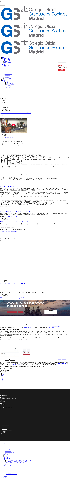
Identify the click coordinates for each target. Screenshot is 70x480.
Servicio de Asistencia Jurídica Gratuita (12, 83)
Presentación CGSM (7, 78)
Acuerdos (6, 73)
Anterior (3, 374)
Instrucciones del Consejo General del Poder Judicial (15, 462)
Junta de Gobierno (8, 60)
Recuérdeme (60, 64)
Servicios (4, 80)
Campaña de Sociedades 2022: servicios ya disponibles (14, 221)
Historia (6, 61)
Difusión (9, 85)
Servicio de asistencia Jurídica (7, 430)
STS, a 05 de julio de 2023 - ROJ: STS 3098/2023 (12, 283)
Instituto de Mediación (10, 84)
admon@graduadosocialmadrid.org (9, 2)
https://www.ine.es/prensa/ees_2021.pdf (15, 206)
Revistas (6, 69)
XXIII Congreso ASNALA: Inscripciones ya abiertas (12, 298)
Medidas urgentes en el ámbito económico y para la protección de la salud (18, 460)
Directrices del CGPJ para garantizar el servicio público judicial (16, 461)
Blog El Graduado (5, 79)
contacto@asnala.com (62, 359)
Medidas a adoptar (9, 463)
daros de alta (2, 344)
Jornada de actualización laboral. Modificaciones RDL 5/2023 (15, 113)
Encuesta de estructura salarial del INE (10, 186)
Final (3, 387)
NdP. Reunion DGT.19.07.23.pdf (11, 216)
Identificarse (59, 65)
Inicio (4, 57)
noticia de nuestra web (51, 327)
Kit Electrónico (6, 77)
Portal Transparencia (5, 420)
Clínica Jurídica (8, 82)
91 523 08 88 (5, 1)
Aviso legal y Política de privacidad (6, 440)
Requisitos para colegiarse (7, 67)
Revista (3, 433)
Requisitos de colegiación (6, 421)
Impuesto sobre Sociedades (7, 236)
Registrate (67, 67)
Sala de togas (7, 75)
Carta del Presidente (8, 59)
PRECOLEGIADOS (7, 68)
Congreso (6, 476)
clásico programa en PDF (28, 327)
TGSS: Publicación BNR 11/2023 (8, 137)
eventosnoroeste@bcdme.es (17, 364)
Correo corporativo (8, 74)
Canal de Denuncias (9, 87)
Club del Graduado (8, 65)
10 (2, 385)
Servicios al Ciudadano (8, 81)
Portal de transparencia (8, 62)
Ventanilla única (7, 76)
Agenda (5, 72)
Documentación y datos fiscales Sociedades (9, 231)
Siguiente (3, 386)
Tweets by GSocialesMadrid (5, 415)
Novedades (5, 94)
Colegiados (5, 64)
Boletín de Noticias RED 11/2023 (10, 139)
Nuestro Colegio (6, 58)
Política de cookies (16, 440)
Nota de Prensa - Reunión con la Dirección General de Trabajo (16, 211)
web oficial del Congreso (56, 326)
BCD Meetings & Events (62, 363)
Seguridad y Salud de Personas (11, 86)
